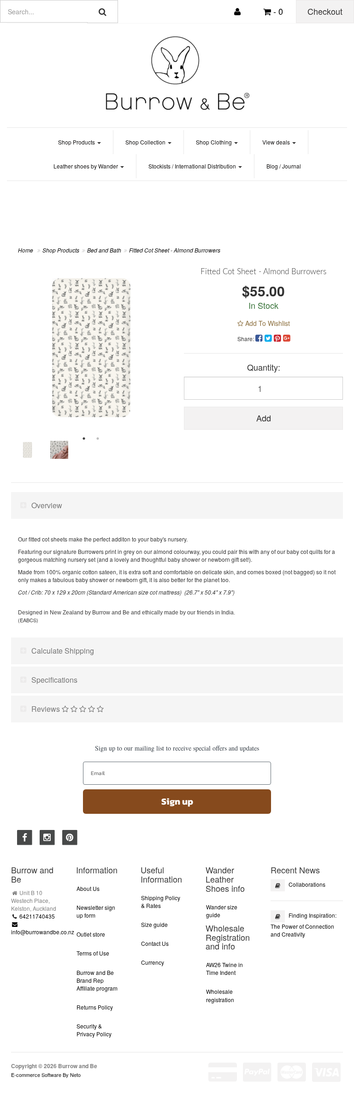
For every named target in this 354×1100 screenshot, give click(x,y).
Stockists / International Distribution (192, 166)
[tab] (177, 505)
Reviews (46, 708)
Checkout (324, 11)
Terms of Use (93, 953)
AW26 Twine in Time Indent (224, 968)
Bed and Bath (104, 250)
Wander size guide (221, 911)
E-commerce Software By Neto (46, 1074)
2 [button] (97, 438)
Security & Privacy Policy (94, 1030)
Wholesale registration (220, 995)
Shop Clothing (214, 142)
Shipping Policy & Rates (160, 901)
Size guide (154, 924)
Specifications (54, 679)
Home (25, 250)
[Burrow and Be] (177, 73)
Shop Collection (146, 142)
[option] (90, 347)
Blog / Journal (283, 166)
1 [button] (83, 438)
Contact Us (155, 943)
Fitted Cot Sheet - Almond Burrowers (174, 250)
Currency (152, 962)
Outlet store (91, 934)
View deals (276, 142)
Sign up (177, 801)
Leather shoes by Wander (86, 166)
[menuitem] (260, 337)
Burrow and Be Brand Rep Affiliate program (97, 980)
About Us (88, 888)
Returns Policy (95, 1007)
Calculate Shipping (62, 650)
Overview (46, 505)
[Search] (102, 11)
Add (263, 418)
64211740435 (36, 916)
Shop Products (77, 142)
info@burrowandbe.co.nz (42, 932)
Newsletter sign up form (96, 911)
